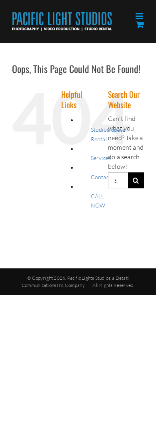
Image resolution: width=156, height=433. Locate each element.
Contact (101, 177)
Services (101, 157)
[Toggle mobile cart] (140, 24)
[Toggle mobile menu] (140, 16)
